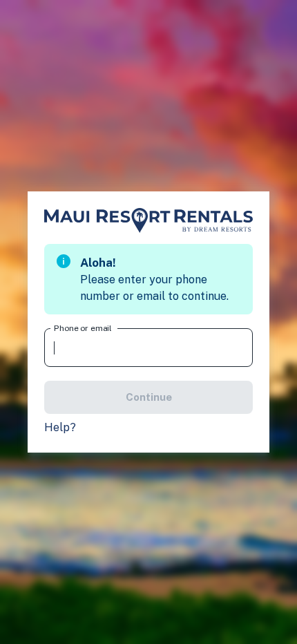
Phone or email (83, 328)
